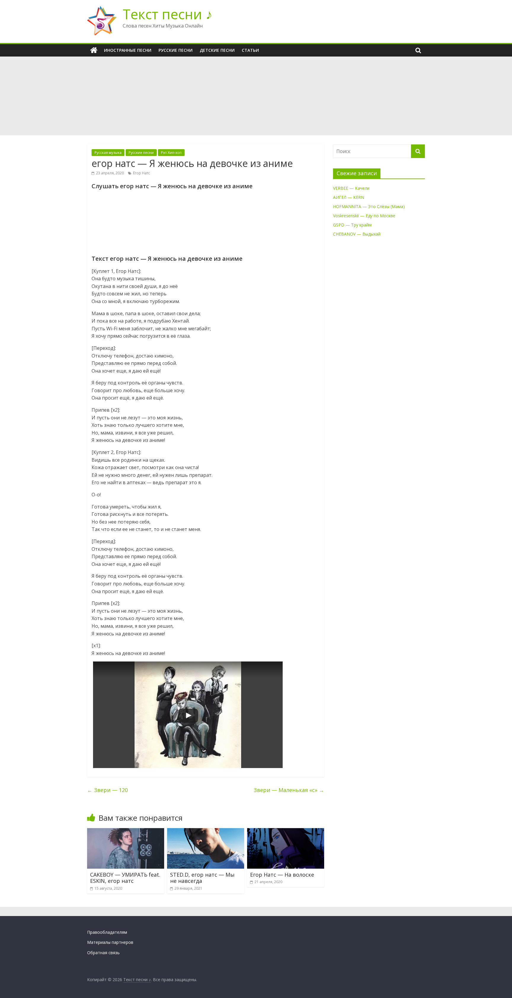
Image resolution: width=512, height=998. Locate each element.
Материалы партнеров (110, 942)
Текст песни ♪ (167, 14)
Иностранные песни (127, 50)
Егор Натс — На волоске (282, 874)
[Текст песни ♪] (93, 50)
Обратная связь (103, 952)
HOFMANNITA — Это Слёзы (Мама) (369, 206)
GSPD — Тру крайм (352, 225)
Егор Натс (141, 173)
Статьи (250, 50)
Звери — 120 (107, 789)
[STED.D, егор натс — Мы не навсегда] (205, 831)
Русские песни (176, 50)
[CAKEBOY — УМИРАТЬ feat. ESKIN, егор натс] (125, 831)
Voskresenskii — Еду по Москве (364, 215)
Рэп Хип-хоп (171, 152)
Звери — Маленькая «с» (289, 789)
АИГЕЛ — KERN (348, 197)
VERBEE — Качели (351, 188)
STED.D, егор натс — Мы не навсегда (202, 878)
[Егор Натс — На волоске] (285, 831)
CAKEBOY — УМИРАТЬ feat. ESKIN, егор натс (125, 878)
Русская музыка (108, 152)
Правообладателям (107, 932)
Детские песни (217, 50)
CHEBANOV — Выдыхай (356, 234)
